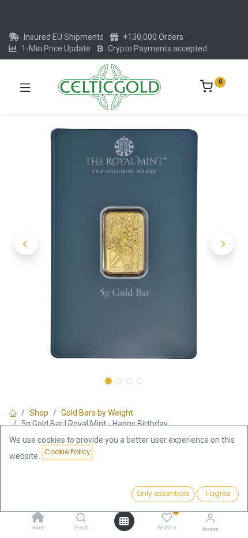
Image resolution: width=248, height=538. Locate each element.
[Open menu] (124, 521)
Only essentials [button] (163, 493)
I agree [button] (218, 493)
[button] (26, 243)
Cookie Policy (67, 452)
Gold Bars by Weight (97, 412)
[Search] (81, 518)
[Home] (38, 518)
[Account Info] (210, 518)
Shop (38, 412)
